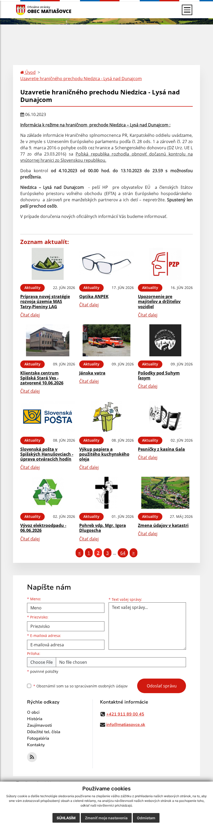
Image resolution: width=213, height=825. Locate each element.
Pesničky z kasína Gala (161, 449)
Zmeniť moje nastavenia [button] (106, 818)
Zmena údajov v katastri (163, 525)
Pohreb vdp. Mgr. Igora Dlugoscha (102, 528)
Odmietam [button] (146, 818)
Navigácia (28, 9)
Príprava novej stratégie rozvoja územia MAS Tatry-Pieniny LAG (45, 301)
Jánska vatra (92, 373)
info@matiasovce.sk (125, 724)
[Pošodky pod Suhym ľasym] (165, 340)
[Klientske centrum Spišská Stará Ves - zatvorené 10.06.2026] (47, 340)
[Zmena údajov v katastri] (165, 493)
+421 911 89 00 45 (125, 714)
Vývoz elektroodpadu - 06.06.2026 (43, 528)
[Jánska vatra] (106, 340)
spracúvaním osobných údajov (101, 686)
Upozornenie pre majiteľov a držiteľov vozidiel (159, 301)
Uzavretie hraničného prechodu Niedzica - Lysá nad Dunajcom (81, 78)
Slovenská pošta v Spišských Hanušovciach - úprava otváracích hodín (46, 454)
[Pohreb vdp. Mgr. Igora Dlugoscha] (106, 493)
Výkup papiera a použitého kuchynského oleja (104, 454)
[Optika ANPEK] (106, 264)
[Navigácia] (187, 10)
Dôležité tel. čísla (43, 732)
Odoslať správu (162, 686)
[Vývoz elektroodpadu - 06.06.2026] (47, 493)
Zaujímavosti (39, 725)
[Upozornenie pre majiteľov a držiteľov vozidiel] (165, 264)
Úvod (30, 72)
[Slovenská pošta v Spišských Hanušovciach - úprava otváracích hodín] (47, 417)
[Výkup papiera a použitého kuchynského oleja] (106, 417)
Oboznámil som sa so (80, 686)
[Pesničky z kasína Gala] (165, 417)
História (34, 719)
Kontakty (36, 745)
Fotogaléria (38, 738)
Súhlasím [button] (66, 818)
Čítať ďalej (30, 315)
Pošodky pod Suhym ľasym (159, 375)
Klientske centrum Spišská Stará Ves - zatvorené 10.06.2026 (41, 378)
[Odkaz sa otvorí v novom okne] (32, 757)
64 (122, 553)
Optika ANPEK (94, 296)
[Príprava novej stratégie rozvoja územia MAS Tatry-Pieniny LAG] (47, 264)
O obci (33, 712)
